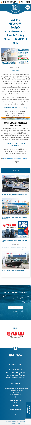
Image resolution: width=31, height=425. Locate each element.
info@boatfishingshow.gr (15, 394)
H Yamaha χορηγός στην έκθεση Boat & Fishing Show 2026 (14, 241)
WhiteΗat (18, 423)
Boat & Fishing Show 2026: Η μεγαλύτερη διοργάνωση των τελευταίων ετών (14, 195)
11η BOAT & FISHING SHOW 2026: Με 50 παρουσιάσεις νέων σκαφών (14, 218)
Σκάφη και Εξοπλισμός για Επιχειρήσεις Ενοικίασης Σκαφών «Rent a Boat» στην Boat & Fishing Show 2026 (15, 248)
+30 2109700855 (15, 392)
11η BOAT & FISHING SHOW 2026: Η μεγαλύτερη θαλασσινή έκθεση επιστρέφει (13, 271)
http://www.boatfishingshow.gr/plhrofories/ (16, 158)
